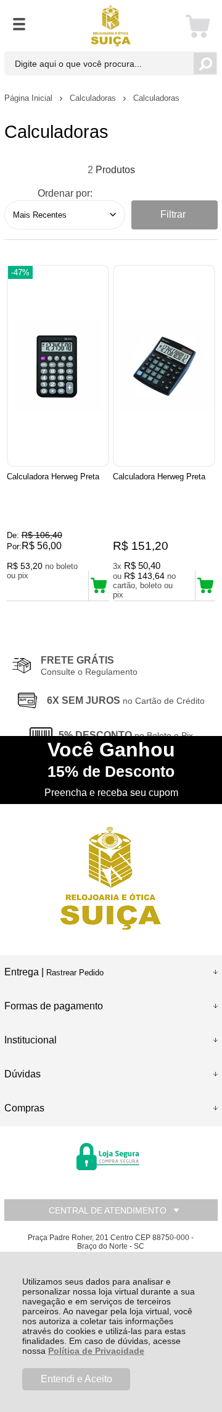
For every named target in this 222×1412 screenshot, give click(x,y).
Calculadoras (94, 98)
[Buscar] (205, 63)
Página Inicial (29, 98)
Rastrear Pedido (75, 972)
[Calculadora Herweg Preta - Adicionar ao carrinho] (99, 586)
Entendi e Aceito (76, 1379)
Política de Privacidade (96, 1351)
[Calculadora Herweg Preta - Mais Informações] (58, 366)
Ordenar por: (65, 193)
